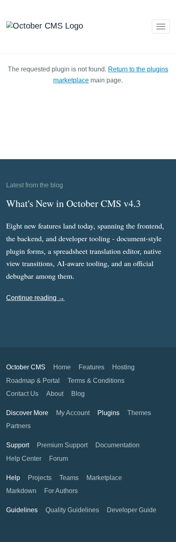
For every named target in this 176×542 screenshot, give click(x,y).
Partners (18, 425)
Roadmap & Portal (33, 380)
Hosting (123, 367)
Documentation (117, 445)
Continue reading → (35, 297)
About (54, 393)
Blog (78, 393)
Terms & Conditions (96, 380)
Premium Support (62, 445)
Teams (69, 477)
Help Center (23, 458)
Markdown (21, 490)
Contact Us (22, 393)
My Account (73, 412)
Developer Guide (131, 509)
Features (91, 367)
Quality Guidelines (72, 509)
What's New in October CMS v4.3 (73, 203)
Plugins (108, 412)
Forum (58, 458)
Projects (40, 477)
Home (62, 367)
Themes (139, 412)
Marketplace (104, 477)
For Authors (61, 490)
